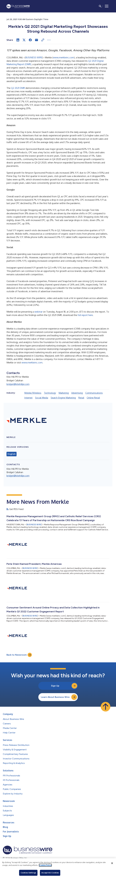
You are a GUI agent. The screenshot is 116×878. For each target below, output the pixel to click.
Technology (50, 392)
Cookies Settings (28, 873)
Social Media (41, 397)
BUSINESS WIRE (33, 57)
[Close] (112, 863)
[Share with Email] (36, 40)
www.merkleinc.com (63, 57)
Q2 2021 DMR (18, 88)
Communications (94, 392)
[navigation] (106, 6)
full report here (85, 315)
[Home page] (18, 6)
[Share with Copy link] (42, 40)
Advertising (77, 392)
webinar (38, 311)
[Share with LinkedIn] (18, 40)
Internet (28, 397)
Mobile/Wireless (32, 392)
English (11, 454)
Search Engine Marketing (63, 397)
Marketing (64, 392)
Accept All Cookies (50, 873)
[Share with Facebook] (30, 40)
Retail (81, 397)
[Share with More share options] (49, 40)
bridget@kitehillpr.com (18, 384)
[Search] (100, 6)
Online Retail (93, 397)
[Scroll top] (105, 706)
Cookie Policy (45, 865)
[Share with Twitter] (24, 40)
